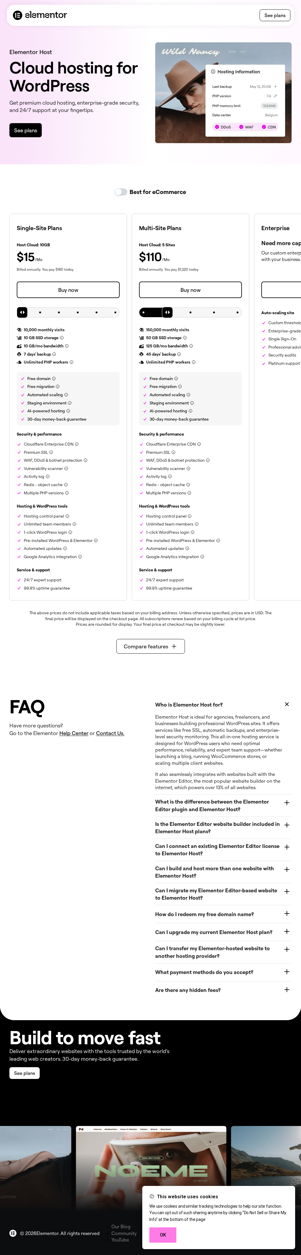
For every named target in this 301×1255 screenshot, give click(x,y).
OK (163, 1235)
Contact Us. (110, 733)
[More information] (61, 337)
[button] (150, 646)
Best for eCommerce (158, 191)
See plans (275, 15)
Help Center (73, 733)
